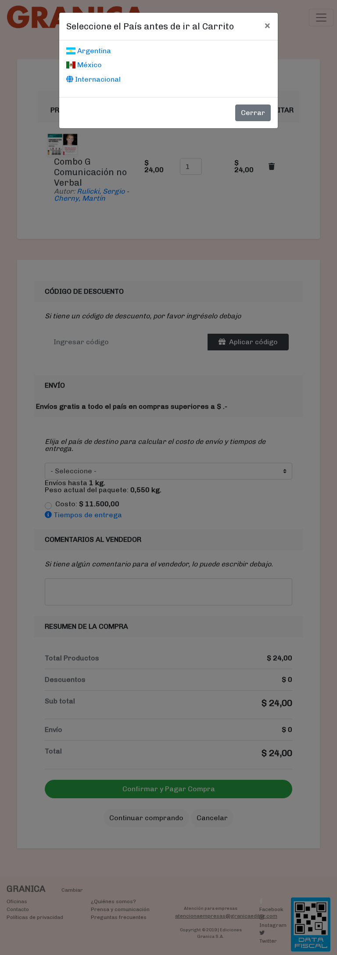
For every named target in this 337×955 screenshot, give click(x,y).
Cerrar (253, 112)
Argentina (93, 51)
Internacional (97, 79)
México (88, 65)
